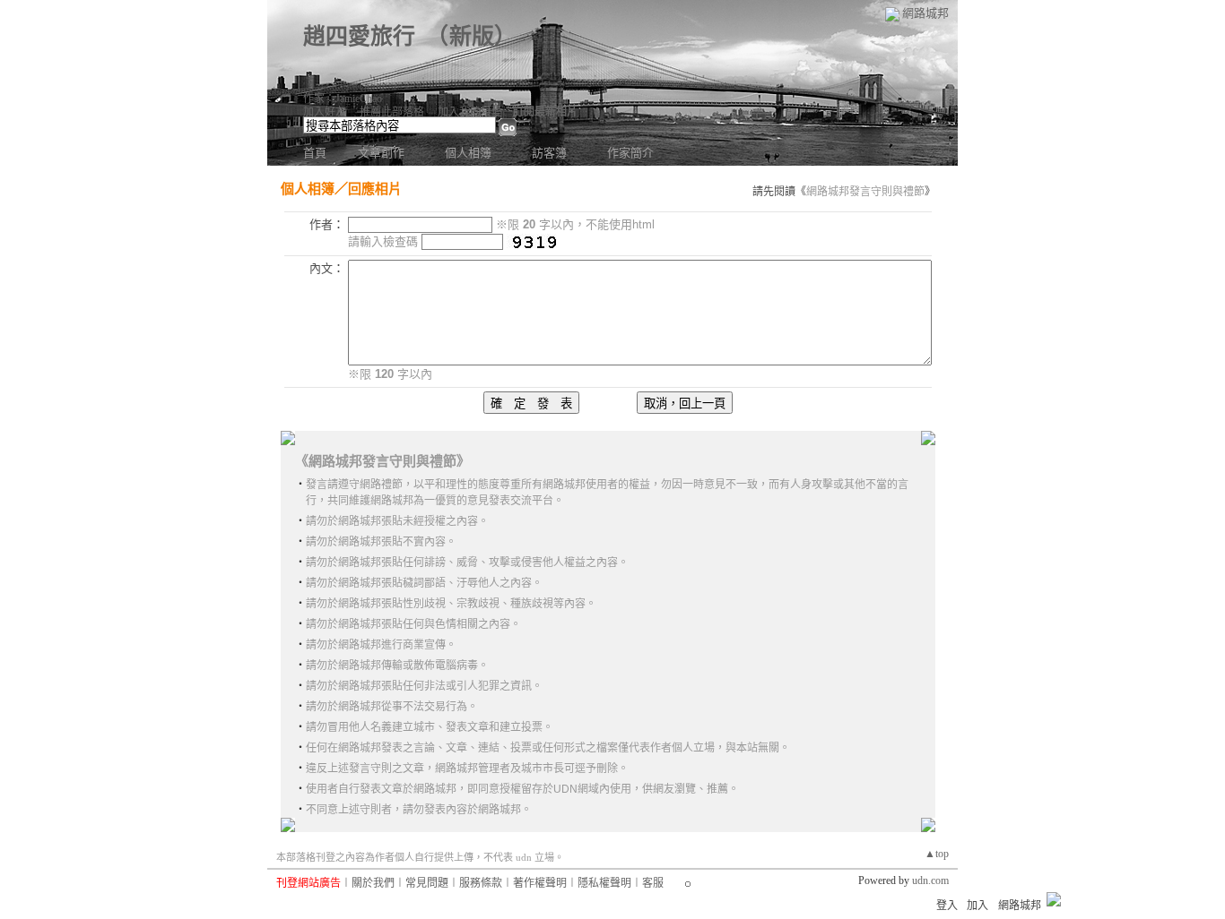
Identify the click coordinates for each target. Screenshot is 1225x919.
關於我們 (373, 883)
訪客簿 (549, 152)
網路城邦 (925, 13)
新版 (471, 36)
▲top (937, 853)
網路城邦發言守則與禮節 (865, 191)
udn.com (930, 880)
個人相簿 (468, 152)
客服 (653, 883)
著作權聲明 (540, 883)
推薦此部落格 (392, 112)
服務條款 (480, 883)
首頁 (314, 152)
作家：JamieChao (342, 98)
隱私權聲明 (604, 883)
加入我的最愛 (470, 112)
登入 (947, 905)
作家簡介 (630, 152)
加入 (977, 905)
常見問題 (426, 883)
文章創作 (381, 152)
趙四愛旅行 (359, 36)
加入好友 (324, 112)
